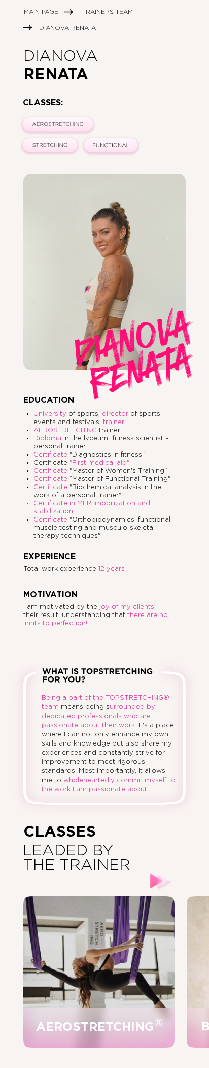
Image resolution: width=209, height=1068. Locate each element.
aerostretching (99, 1027)
